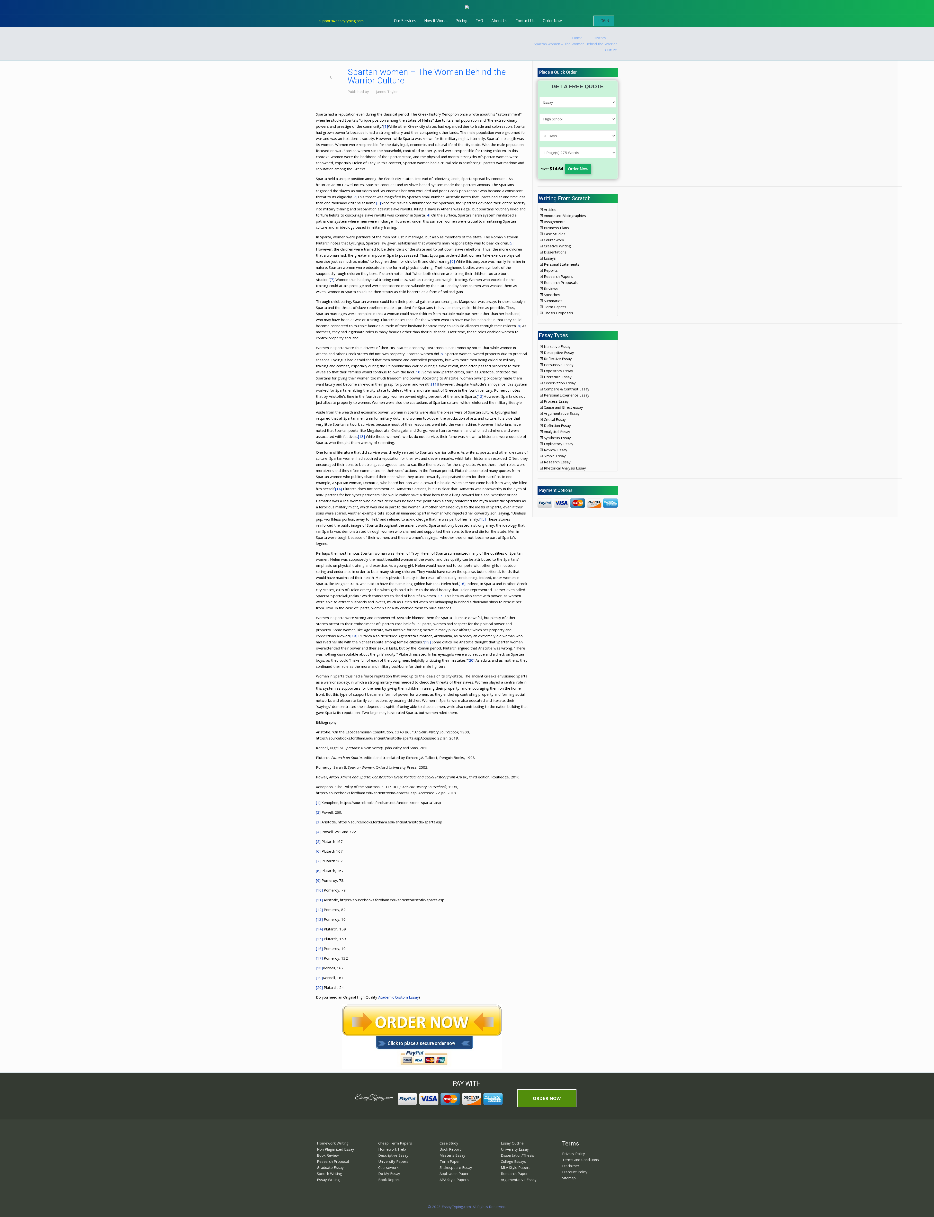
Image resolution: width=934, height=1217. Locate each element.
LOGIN (604, 20)
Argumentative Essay (519, 1179)
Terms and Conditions (580, 1159)
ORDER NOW (547, 1098)
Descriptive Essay (393, 1155)
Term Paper (450, 1161)
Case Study (449, 1143)
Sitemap (569, 1177)
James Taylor (387, 91)
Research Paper (514, 1173)
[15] (482, 519)
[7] (332, 279)
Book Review (328, 1155)
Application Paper (454, 1173)
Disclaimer (570, 1165)
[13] (361, 436)
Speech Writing (329, 1173)
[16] (462, 583)
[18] (353, 635)
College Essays (513, 1161)
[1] (385, 126)
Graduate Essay (330, 1167)
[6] (452, 261)
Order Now (578, 168)
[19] (427, 642)
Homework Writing (333, 1143)
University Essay (515, 1149)
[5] (511, 243)
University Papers (393, 1161)
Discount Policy (574, 1171)
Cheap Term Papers (395, 1143)
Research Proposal (333, 1161)
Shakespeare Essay (456, 1167)
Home (577, 37)
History (599, 37)
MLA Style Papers (515, 1167)
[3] (378, 202)
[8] (519, 325)
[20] (471, 660)
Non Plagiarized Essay (335, 1149)
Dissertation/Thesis (517, 1155)
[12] (480, 396)
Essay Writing (328, 1179)
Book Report (389, 1179)
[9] (442, 353)
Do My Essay (389, 1173)
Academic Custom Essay (398, 997)
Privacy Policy (573, 1153)
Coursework (388, 1167)
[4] (428, 215)
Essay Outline (512, 1143)
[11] (434, 384)
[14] (338, 488)
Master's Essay (452, 1155)
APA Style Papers (454, 1179)
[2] (355, 196)
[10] (418, 372)
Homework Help (392, 1149)
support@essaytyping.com (341, 20)
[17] (440, 595)
